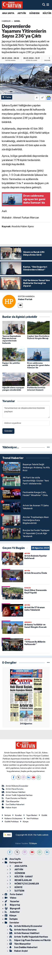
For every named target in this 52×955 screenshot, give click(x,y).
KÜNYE (18, 887)
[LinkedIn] (28, 777)
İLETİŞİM (19, 891)
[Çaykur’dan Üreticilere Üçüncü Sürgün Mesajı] (38, 328)
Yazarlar (14, 901)
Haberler (6, 21)
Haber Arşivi (11, 808)
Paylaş (8, 97)
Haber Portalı (25, 299)
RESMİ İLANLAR (23, 880)
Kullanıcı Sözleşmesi (13, 818)
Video (12, 898)
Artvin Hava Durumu (14, 789)
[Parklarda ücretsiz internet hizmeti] (38, 379)
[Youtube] (33, 777)
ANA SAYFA (8, 13)
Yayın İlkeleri (31, 815)
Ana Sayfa (15, 859)
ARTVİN (21, 13)
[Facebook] (13, 777)
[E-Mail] (20, 305)
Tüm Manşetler (12, 801)
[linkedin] (47, 852)
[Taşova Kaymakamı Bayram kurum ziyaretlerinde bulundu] (13, 328)
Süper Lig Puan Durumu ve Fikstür (32, 940)
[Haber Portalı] (9, 301)
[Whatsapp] (38, 777)
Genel (17, 21)
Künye (25, 822)
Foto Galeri (15, 894)
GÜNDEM (34, 13)
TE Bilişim (33, 843)
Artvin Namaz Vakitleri (15, 792)
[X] (18, 777)
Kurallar (18, 815)
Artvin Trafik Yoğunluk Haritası (19, 795)
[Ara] (43, 5)
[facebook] (9, 852)
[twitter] (17, 852)
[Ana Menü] (47, 5)
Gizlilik (44, 815)
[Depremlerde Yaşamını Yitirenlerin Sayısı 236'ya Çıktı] (26, 79)
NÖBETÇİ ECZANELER (26, 883)
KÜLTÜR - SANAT (23, 876)
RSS (9, 835)
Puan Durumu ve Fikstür (16, 798)
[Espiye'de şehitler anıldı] (13, 354)
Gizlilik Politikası (12, 822)
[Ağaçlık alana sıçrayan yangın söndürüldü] (13, 379)
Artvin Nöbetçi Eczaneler (17, 786)
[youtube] (32, 852)
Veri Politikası (32, 818)
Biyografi (14, 908)
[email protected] (24, 762)
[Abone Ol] (48, 98)
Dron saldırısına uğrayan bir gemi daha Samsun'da (38, 365)
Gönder (8, 431)
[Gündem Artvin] (12, 5)
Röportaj (14, 905)
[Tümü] (48, 447)
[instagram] (24, 852)
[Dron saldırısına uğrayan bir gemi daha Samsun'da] (38, 354)
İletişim (8, 815)
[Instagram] (23, 777)
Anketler (14, 912)
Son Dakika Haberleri (15, 804)
